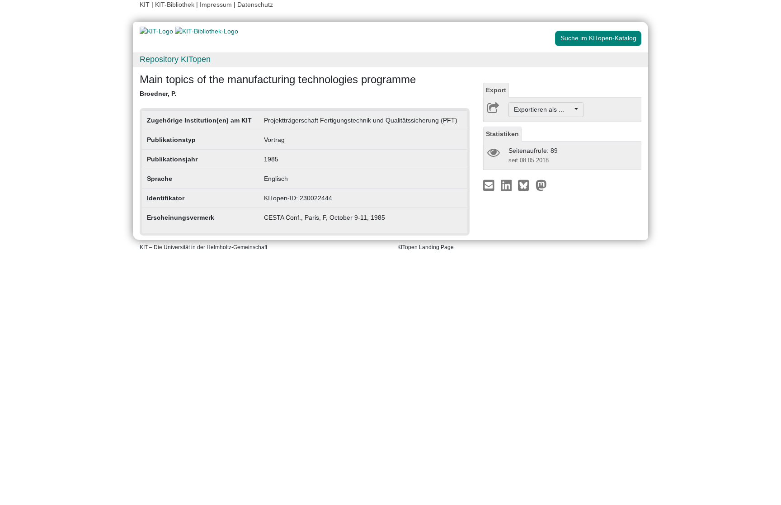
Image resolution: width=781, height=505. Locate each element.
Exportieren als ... (543, 109)
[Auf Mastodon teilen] (541, 185)
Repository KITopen (175, 59)
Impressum (216, 4)
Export (496, 90)
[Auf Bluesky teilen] (526, 185)
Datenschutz (255, 4)
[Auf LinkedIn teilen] (507, 185)
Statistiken (502, 133)
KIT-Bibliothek (175, 4)
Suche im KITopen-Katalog (598, 38)
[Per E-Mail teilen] (489, 185)
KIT (145, 4)
